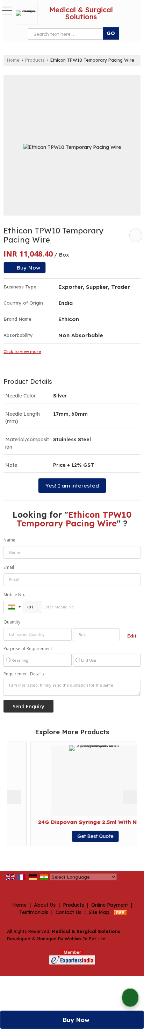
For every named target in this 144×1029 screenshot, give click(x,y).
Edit (131, 636)
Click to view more (22, 351)
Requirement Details (23, 674)
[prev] (14, 797)
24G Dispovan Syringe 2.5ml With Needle (84, 822)
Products (35, 60)
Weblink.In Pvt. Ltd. (86, 938)
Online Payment (109, 905)
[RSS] (120, 912)
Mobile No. (14, 595)
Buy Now (27, 267)
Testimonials (33, 912)
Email (8, 567)
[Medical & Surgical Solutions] (28, 13)
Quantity (11, 622)
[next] (130, 797)
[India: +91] (13, 607)
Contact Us (68, 912)
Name (9, 540)
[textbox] (96, 634)
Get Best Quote (84, 836)
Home (13, 60)
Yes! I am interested (72, 485)
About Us (45, 905)
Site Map (99, 912)
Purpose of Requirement (27, 648)
